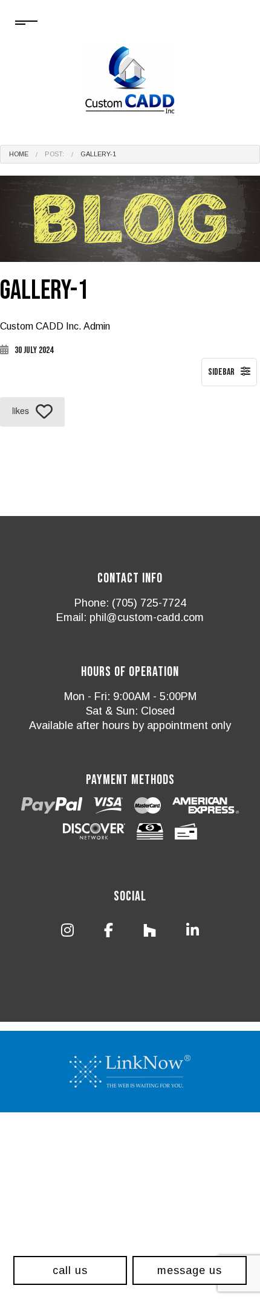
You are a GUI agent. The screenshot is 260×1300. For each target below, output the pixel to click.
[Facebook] (108, 932)
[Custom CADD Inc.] (130, 81)
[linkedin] (192, 932)
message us (189, 1270)
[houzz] (150, 932)
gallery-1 (98, 154)
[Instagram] (67, 932)
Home (18, 154)
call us (70, 1270)
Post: (54, 154)
